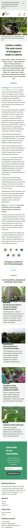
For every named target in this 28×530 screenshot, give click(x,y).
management (12, 116)
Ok (23, 3)
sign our (8, 205)
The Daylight (13, 88)
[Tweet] (8, 255)
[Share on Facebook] (11, 250)
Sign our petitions (6, 512)
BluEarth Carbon (14, 90)
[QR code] (19, 255)
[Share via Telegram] (16, 250)
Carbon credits (6, 157)
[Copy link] (5, 250)
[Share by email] (13, 255)
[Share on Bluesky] (22, 250)
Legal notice (5, 505)
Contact (4, 503)
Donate (4, 514)
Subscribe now (14, 473)
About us (4, 501)
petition (13, 205)
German (13, 270)
